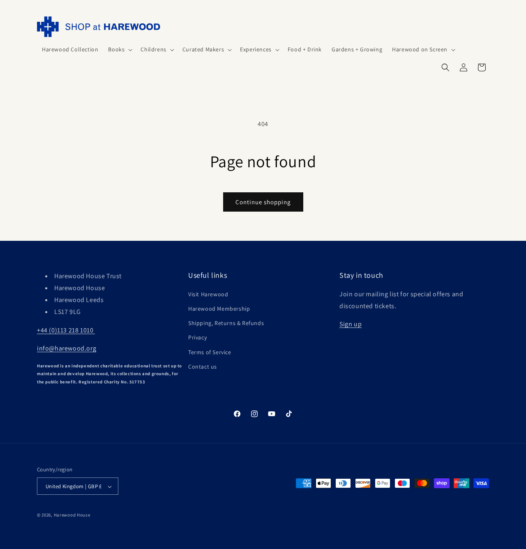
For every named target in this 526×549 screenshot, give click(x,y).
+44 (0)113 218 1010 (66, 329)
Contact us (202, 366)
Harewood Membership (219, 308)
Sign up (350, 324)
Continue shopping (263, 202)
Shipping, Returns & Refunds (226, 322)
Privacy (197, 337)
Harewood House (72, 515)
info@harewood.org (66, 348)
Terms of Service (209, 351)
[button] (119, 49)
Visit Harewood (208, 294)
